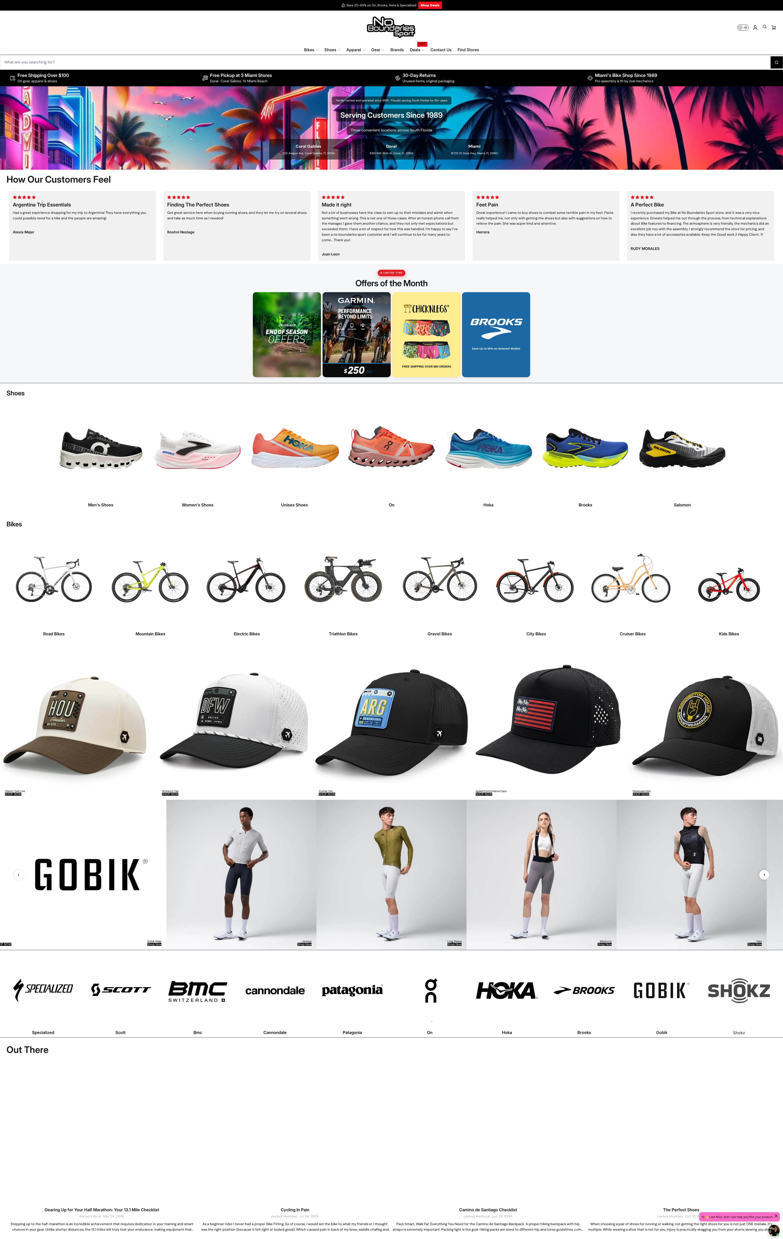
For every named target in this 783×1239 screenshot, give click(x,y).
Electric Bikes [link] (247, 633)
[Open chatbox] (774, 1230)
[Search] (777, 62)
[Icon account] (755, 27)
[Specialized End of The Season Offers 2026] (287, 334)
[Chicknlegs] (426, 334)
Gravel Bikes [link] (440, 633)
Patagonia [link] (352, 1032)
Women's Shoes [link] (197, 504)
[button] (765, 28)
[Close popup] (776, 1215)
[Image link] (100, 456)
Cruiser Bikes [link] (633, 633)
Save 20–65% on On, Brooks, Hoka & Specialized (381, 5)
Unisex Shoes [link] (294, 504)
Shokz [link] (739, 1032)
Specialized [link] (43, 1032)
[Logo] (391, 27)
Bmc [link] (198, 1032)
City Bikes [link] (536, 633)
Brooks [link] (585, 504)
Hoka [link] (488, 504)
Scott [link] (120, 1032)
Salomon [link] (682, 504)
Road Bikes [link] (54, 633)
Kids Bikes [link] (729, 633)
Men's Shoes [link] (100, 504)
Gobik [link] (661, 1032)
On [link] (391, 504)
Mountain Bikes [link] (150, 633)
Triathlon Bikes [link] (343, 633)
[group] (77, 722)
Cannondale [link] (275, 1032)
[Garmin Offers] (357, 334)
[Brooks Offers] (496, 334)
